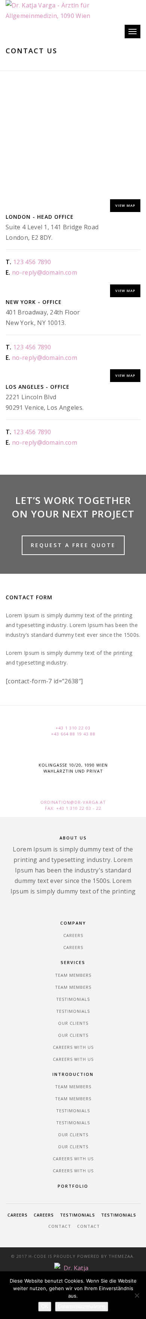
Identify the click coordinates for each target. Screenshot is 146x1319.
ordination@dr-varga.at (73, 802)
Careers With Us (73, 1047)
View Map (125, 205)
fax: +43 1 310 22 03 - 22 (73, 808)
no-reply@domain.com (44, 272)
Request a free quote (73, 545)
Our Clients (73, 1023)
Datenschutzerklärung (81, 1306)
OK (44, 1306)
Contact (59, 1226)
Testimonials (73, 999)
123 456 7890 (32, 262)
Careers (73, 935)
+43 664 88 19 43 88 (73, 734)
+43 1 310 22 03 (73, 728)
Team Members (73, 975)
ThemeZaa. (122, 1256)
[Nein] (136, 1295)
